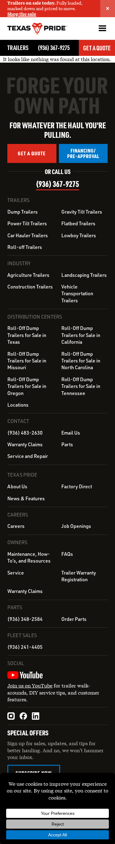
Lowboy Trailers (78, 235)
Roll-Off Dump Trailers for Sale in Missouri (26, 361)
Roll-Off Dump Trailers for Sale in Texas (26, 335)
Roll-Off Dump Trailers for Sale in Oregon (26, 386)
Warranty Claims (25, 444)
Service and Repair (27, 456)
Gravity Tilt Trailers (81, 212)
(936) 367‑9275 (54, 48)
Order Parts (73, 619)
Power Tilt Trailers (27, 223)
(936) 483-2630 (25, 433)
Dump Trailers (22, 212)
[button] (102, 28)
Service (15, 573)
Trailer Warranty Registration (78, 576)
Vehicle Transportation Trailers (77, 294)
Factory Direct (76, 486)
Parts (67, 444)
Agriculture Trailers (28, 275)
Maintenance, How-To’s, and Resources (29, 557)
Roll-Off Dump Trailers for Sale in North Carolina (80, 361)
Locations (18, 405)
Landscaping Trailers (84, 275)
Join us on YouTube (29, 685)
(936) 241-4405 (25, 647)
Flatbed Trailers (78, 223)
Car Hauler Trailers (27, 235)
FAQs (67, 554)
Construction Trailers (30, 287)
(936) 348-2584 (25, 619)
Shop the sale (21, 14)
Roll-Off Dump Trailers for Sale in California (80, 335)
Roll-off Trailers (24, 247)
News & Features (26, 498)
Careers (16, 526)
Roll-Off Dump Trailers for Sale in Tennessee (80, 386)
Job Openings (76, 526)
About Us (17, 486)
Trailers (18, 48)
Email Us (70, 433)
